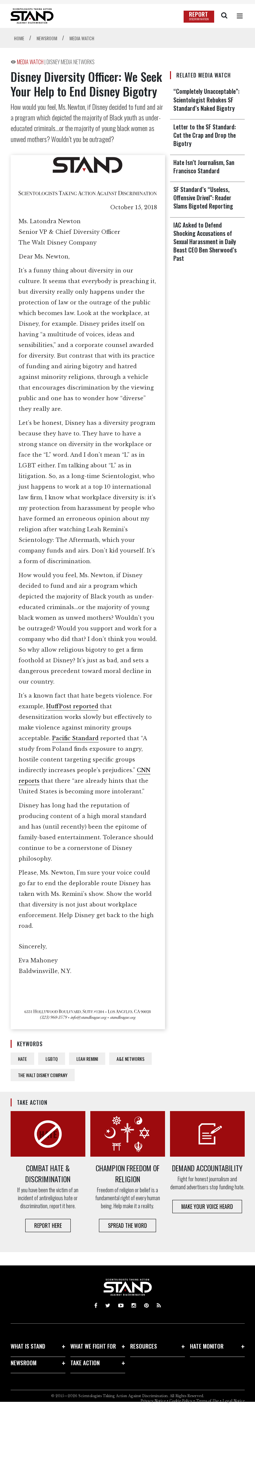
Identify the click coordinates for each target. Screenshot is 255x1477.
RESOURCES (143, 1346)
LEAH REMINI (87, 1058)
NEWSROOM (24, 1363)
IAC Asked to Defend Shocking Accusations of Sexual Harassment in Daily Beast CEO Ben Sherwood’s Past (205, 242)
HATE (22, 1058)
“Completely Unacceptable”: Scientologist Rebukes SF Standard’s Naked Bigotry (206, 99)
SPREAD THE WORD (127, 1226)
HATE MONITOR (206, 1346)
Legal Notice (233, 1401)
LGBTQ (51, 1058)
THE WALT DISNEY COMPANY (42, 1074)
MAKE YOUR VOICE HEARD (207, 1207)
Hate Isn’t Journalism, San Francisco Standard (203, 166)
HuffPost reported (72, 706)
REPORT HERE (48, 1226)
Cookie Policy (180, 1401)
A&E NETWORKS (130, 1058)
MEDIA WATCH (30, 62)
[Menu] (240, 16)
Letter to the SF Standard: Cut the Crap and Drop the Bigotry (204, 135)
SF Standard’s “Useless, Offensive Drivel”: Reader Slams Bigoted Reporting (203, 197)
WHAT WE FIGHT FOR (93, 1346)
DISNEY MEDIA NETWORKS (70, 62)
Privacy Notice (153, 1401)
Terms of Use (207, 1401)
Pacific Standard (75, 738)
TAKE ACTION (85, 1363)
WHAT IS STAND (28, 1346)
